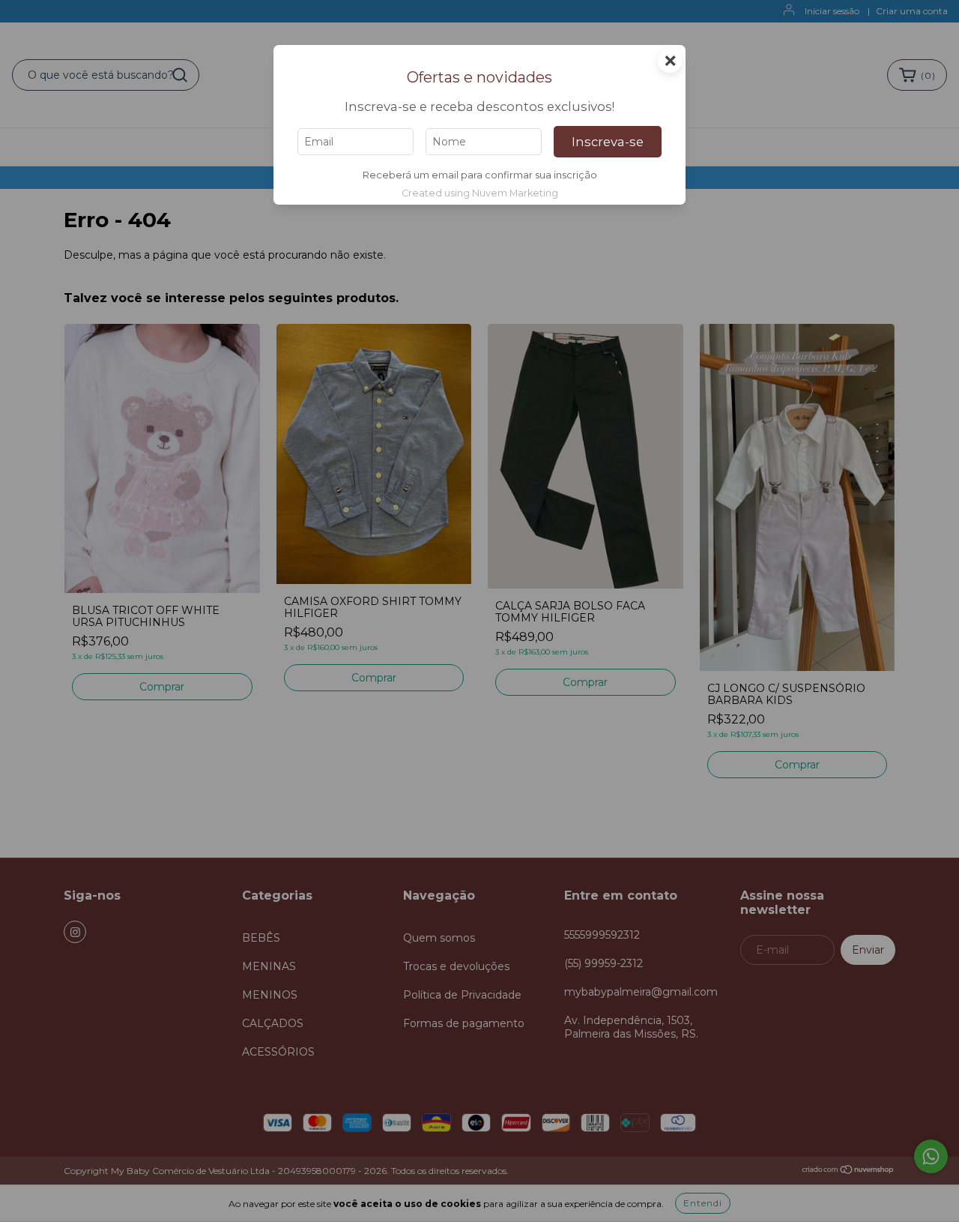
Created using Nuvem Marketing (480, 193)
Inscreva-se (608, 141)
